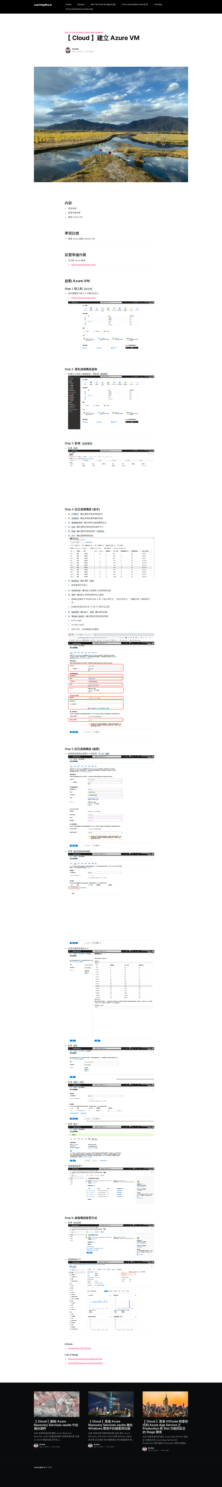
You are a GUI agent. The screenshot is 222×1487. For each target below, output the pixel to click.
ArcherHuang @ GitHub (79, 1348)
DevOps (158, 4)
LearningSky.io (43, 4)
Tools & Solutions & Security (79, 9)
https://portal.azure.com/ (83, 264)
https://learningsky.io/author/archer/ (85, 1363)
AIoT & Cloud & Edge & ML (103, 4)
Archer (75, 49)
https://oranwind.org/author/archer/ (85, 1359)
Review (81, 4)
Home (68, 4)
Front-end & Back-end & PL (135, 4)
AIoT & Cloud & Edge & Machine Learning (84, 32)
